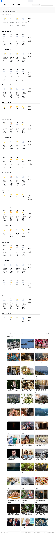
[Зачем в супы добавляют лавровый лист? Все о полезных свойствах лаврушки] (27, 400)
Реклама (7, 532)
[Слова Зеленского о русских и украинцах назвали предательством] (13, 455)
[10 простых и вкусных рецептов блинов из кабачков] (27, 372)
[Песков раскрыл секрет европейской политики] (27, 524)
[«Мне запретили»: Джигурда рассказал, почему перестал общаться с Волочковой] (13, 414)
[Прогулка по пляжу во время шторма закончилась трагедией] (13, 469)
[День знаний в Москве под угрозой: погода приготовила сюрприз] (13, 386)
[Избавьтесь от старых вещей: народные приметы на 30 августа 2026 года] (13, 372)
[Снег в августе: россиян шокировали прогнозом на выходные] (13, 400)
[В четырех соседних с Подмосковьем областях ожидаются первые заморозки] (41, 469)
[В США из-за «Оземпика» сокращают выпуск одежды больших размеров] (13, 441)
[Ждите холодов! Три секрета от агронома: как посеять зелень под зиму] (27, 469)
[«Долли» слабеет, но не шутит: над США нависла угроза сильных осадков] (27, 483)
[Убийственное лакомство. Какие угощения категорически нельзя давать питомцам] (27, 414)
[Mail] (1, 1)
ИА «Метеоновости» (51, 532)
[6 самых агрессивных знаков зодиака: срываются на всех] (41, 510)
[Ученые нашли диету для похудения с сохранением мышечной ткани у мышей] (41, 483)
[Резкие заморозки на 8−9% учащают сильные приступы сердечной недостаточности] (27, 510)
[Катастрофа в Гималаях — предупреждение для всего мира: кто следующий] (13, 345)
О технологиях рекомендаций (36, 532)
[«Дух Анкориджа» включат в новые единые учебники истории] (13, 524)
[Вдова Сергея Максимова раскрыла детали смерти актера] (13, 510)
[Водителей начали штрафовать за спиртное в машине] (41, 524)
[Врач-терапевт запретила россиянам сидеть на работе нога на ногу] (41, 496)
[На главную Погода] (4, 1)
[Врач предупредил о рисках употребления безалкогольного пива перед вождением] (13, 496)
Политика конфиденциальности (28, 532)
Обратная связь (43, 532)
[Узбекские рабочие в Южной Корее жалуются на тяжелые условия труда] (41, 455)
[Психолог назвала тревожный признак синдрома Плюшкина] (27, 386)
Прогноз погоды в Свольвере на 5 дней (27, 331)
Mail (1, 532)
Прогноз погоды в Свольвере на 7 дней (41, 331)
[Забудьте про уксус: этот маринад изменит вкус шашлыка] (41, 359)
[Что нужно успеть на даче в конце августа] (27, 496)
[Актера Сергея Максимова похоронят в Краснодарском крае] (13, 428)
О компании (4, 532)
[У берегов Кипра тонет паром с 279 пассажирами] (41, 372)
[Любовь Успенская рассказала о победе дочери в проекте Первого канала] (27, 455)
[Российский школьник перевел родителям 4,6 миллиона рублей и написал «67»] (41, 386)
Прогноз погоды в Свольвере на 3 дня (14, 331)
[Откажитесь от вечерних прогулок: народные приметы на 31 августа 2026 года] (27, 441)
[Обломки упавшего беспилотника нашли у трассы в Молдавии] (41, 441)
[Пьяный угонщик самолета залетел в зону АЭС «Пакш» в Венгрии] (27, 345)
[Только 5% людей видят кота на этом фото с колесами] (13, 359)
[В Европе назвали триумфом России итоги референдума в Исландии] (27, 428)
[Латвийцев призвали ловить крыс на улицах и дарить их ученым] (27, 359)
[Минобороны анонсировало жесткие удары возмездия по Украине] (41, 400)
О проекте (22, 532)
